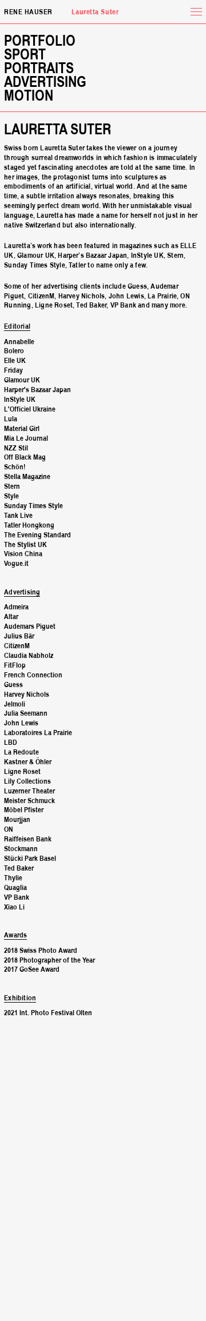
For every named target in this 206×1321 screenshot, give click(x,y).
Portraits (39, 69)
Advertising (45, 83)
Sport (25, 55)
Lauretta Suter (57, 130)
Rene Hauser (28, 12)
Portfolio (40, 42)
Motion (28, 96)
